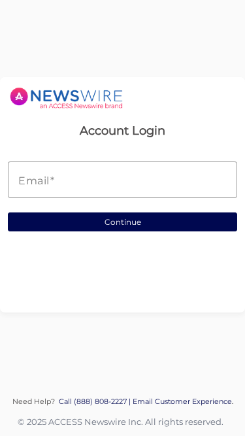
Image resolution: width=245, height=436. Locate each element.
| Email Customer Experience (180, 401)
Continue (123, 222)
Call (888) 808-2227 (94, 401)
